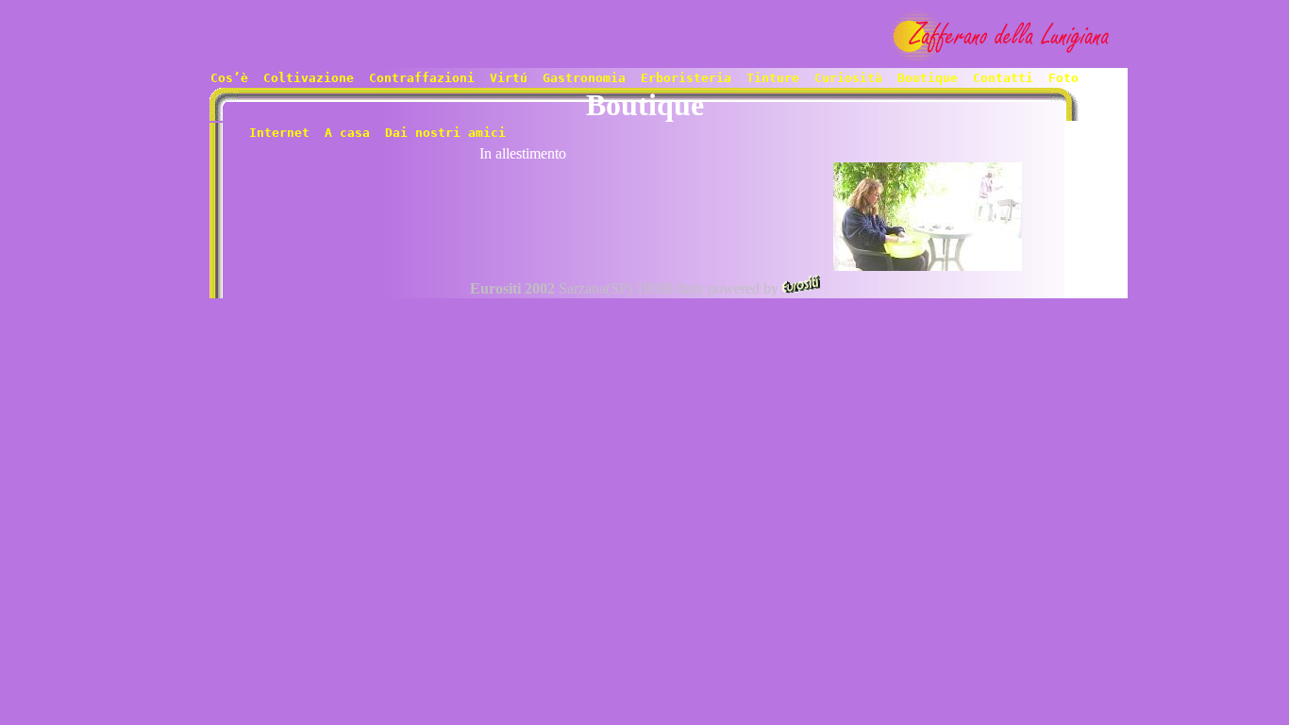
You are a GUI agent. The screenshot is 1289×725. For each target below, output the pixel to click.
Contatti (1003, 78)
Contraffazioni (421, 78)
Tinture (773, 78)
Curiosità (848, 78)
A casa (347, 133)
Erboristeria (686, 78)
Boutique (927, 78)
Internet (279, 133)
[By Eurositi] (801, 288)
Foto (1063, 78)
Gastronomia (584, 78)
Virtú (508, 78)
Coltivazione (308, 78)
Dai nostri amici (441, 133)
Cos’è (229, 78)
